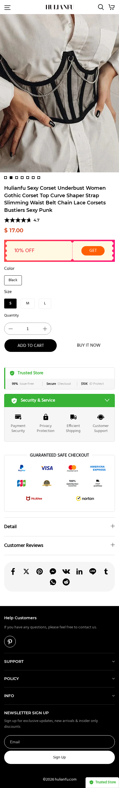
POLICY (11, 678)
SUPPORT (14, 661)
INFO (9, 695)
